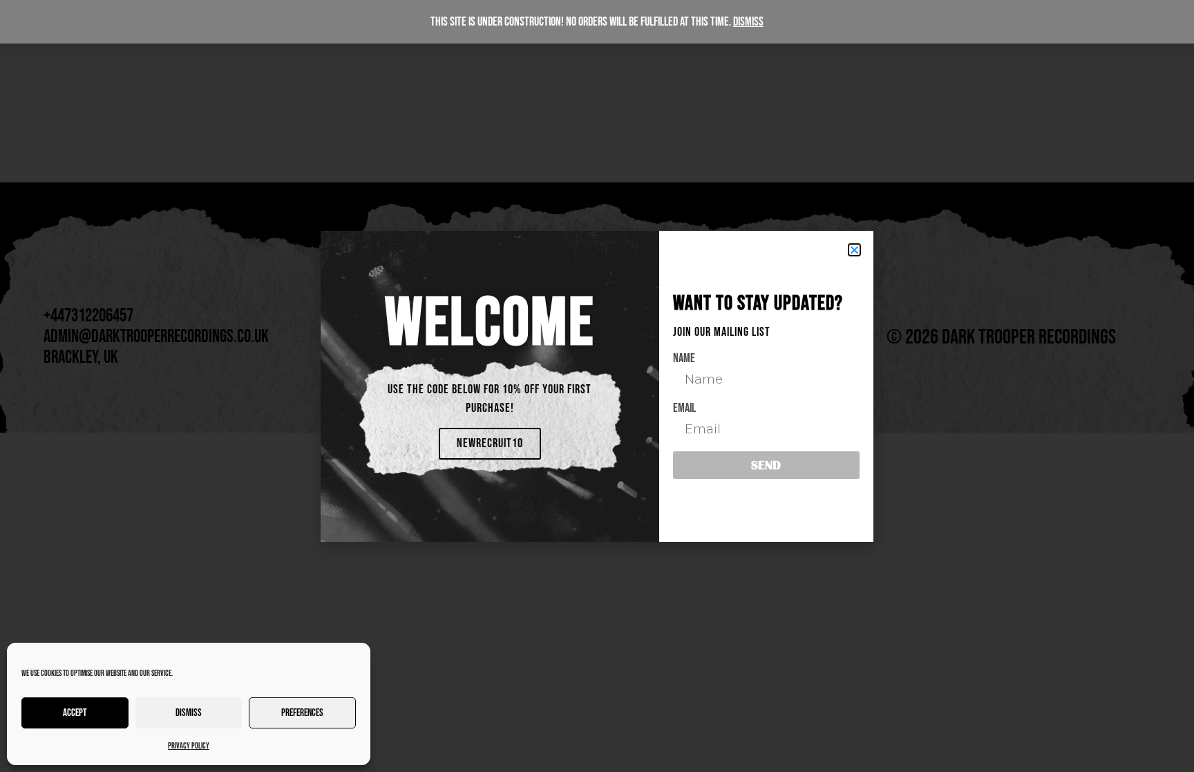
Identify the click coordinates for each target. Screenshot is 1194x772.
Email (684, 408)
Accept (74, 712)
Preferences (302, 712)
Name (684, 358)
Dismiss (189, 712)
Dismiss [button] (748, 22)
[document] (597, 386)
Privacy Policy (188, 746)
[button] (854, 250)
